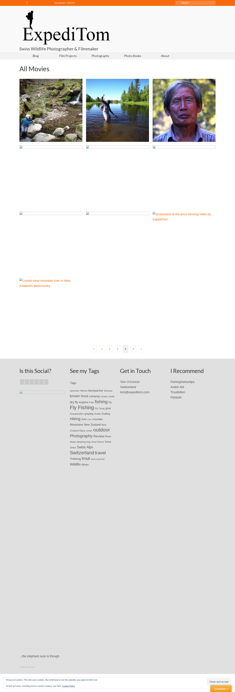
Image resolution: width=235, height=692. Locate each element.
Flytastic (176, 397)
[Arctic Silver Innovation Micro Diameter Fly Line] (50, 176)
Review (98, 436)
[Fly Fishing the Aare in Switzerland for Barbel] (184, 176)
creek (111, 396)
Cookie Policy (68, 686)
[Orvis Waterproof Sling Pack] (117, 176)
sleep (73, 442)
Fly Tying (100, 408)
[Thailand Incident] (184, 110)
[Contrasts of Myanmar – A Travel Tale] (117, 243)
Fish (91, 402)
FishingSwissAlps (182, 382)
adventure (74, 391)
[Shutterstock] (47, 3)
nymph (89, 431)
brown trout (79, 396)
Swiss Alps (85, 447)
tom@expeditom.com (134, 392)
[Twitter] (27, 3)
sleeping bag (83, 441)
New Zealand (92, 424)
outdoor (101, 429)
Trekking (75, 459)
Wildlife (75, 464)
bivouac (108, 390)
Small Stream (97, 442)
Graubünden (77, 413)
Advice (83, 390)
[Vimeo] (42, 3)
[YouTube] (41, 382)
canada (104, 396)
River (108, 436)
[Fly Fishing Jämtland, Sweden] (117, 110)
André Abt (177, 387)
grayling (88, 413)
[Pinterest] (46, 382)
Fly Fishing (82, 407)
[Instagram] (32, 3)
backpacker (95, 390)
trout (86, 458)
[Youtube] (37, 3)
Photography (81, 436)
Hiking (75, 419)
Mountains (76, 424)
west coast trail (98, 459)
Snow (108, 441)
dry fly (74, 402)
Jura (84, 419)
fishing (101, 401)
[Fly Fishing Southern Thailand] (50, 243)
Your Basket (64, 3)
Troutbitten (177, 392)
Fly (110, 402)
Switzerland (82, 452)
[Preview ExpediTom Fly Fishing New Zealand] (50, 309)
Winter (85, 464)
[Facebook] (21, 3)
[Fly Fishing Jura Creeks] (50, 110)
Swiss (73, 447)
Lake (89, 419)
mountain (97, 419)
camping (94, 396)
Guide (97, 413)
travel (100, 452)
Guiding (106, 413)
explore (83, 402)
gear (108, 408)
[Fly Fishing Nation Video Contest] (184, 243)
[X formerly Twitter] (27, 382)
